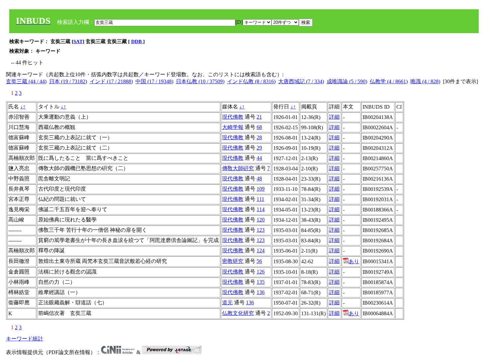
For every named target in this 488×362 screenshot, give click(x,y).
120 (261, 219)
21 (259, 117)
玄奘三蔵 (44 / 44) (26, 81)
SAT (78, 41)
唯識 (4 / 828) (425, 81)
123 (261, 230)
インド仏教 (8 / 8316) (251, 81)
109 (261, 189)
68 (259, 127)
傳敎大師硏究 (238, 168)
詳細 (334, 117)
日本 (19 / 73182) (68, 81)
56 (259, 261)
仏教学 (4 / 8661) (389, 81)
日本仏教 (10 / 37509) (200, 81)
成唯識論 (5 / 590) (347, 81)
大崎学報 (232, 127)
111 (260, 199)
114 (261, 209)
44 (259, 158)
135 (261, 282)
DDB (137, 41)
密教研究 (232, 261)
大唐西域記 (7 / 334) (301, 81)
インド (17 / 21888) (111, 81)
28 (259, 137)
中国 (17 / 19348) (154, 81)
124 (261, 250)
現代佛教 (232, 117)
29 (259, 148)
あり (354, 261)
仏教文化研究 (238, 313)
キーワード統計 (24, 338)
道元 (227, 302)
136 (261, 292)
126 (261, 271)
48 (259, 178)
